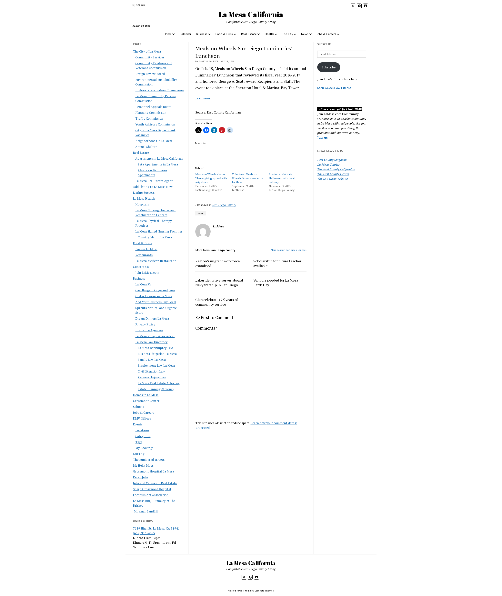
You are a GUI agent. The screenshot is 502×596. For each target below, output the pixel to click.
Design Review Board (150, 74)
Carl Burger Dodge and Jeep (155, 290)
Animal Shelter (146, 146)
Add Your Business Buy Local (155, 302)
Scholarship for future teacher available (277, 263)
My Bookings (144, 448)
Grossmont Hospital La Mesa (153, 471)
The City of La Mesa (147, 51)
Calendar (185, 34)
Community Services (149, 57)
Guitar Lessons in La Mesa (153, 296)
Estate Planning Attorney (156, 389)
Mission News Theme (239, 590)
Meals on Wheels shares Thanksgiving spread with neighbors (211, 178)
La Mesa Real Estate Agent (154, 181)
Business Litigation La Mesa (157, 354)
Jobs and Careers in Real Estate (155, 483)
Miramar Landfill (145, 511)
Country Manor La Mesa (155, 237)
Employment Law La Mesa (156, 365)
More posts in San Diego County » (289, 249)
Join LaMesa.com (147, 272)
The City (287, 34)
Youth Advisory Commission (155, 124)
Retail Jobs (140, 477)
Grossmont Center (146, 401)
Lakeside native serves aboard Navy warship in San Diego (219, 282)
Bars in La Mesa (146, 249)
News (304, 34)
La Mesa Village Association (155, 336)
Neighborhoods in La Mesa (154, 141)
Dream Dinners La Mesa (152, 318)
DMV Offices (142, 418)
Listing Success (144, 192)
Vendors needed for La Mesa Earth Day (275, 282)
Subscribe (329, 67)
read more (202, 98)
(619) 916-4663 (144, 533)
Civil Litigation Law (151, 371)
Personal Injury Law (152, 377)
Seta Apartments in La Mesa (158, 164)
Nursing (138, 454)
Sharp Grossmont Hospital (152, 489)
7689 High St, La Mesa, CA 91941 (156, 528)
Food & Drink (224, 34)
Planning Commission (150, 112)
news (200, 213)
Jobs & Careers (326, 34)
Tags (138, 442)
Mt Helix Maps (143, 465)
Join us (322, 137)
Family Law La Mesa (152, 359)
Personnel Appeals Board (153, 106)
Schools (138, 406)
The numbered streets (149, 459)
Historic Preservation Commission (159, 90)
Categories (142, 436)
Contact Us (141, 266)
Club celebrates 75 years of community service (216, 302)
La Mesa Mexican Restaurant (155, 261)
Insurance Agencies (149, 330)
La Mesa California (251, 14)
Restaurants (144, 255)
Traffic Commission (149, 118)
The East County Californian (336, 169)
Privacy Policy (145, 324)
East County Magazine (332, 160)
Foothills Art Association (150, 495)
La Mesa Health (144, 198)
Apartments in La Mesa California (159, 158)
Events (138, 424)
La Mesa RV (143, 284)
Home (168, 34)
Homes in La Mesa (145, 395)
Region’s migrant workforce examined (217, 263)
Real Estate (249, 34)
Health (269, 34)
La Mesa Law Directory (151, 342)
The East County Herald (333, 174)
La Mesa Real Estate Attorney (158, 383)
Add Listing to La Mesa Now (153, 186)
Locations (142, 430)
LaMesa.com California (334, 88)
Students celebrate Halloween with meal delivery (282, 178)
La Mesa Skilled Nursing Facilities (158, 231)
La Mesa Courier (328, 164)
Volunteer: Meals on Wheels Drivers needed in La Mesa (247, 178)
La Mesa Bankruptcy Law (155, 348)
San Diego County (224, 205)
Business (201, 34)
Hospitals (142, 204)
